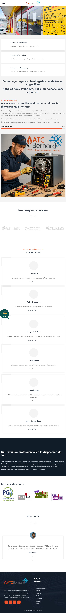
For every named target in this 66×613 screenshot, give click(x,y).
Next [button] (35, 217)
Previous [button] (31, 217)
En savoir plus (32, 282)
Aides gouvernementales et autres (41, 588)
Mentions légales (38, 602)
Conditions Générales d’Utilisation (39, 596)
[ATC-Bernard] (33, 3)
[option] (11, 230)
